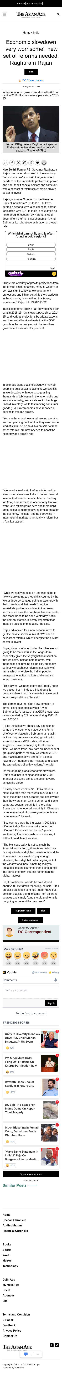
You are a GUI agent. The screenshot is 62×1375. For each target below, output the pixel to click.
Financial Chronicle (15, 1230)
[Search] (58, 14)
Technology (10, 1265)
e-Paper (21, 3)
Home (6, 1214)
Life (5, 1300)
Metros (7, 1260)
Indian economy (30, 920)
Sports (7, 1249)
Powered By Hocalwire (13, 1368)
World (6, 1255)
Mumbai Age (11, 1284)
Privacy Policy (12, 1330)
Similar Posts (15, 1185)
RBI (43, 911)
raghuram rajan (23, 911)
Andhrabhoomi (12, 1225)
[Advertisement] (31, 356)
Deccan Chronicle (14, 1220)
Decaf (6, 1290)
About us (9, 1295)
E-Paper (8, 1319)
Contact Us (10, 1336)
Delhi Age (9, 1279)
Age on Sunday (34, 3)
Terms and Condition (16, 1314)
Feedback (9, 1325)
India (31, 72)
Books (7, 1244)
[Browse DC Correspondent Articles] (9, 932)
